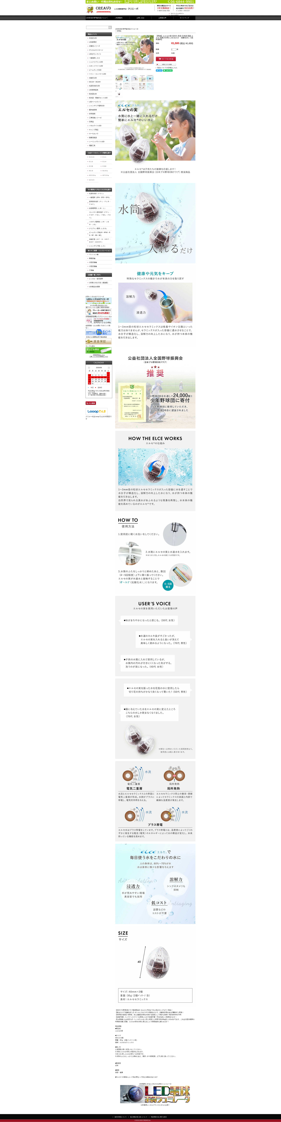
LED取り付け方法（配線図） (99, 283)
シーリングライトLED (96, 141)
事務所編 (92, 258)
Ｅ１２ (91, 161)
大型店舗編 (93, 262)
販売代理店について (121, 1117)
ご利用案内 (118, 18)
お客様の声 (162, 18)
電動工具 (92, 145)
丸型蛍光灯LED (94, 86)
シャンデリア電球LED (96, 106)
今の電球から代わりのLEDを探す (99, 189)
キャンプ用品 (93, 130)
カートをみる (175, 15)
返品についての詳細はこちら (167, 68)
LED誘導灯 (93, 42)
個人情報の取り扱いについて (138, 1117)
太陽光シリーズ (94, 46)
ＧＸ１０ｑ (92, 175)
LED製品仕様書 (94, 286)
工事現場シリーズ (95, 118)
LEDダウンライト (95, 54)
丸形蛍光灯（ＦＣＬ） (96, 193)
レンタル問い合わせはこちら (98, 305)
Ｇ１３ (91, 170)
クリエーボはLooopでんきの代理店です (99, 418)
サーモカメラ (93, 134)
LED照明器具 (93, 90)
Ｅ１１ (104, 157)
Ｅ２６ (91, 166)
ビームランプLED (95, 70)
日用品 (119, 31)
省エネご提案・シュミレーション (99, 250)
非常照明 (92, 114)
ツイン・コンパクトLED (97, 74)
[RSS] (91, 404)
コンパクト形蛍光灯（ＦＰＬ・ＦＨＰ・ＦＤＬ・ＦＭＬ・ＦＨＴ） (100, 215)
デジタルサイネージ (96, 50)
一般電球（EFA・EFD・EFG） (100, 197)
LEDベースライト (95, 102)
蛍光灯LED (93, 38)
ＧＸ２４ (91, 180)
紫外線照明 (93, 110)
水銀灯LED (93, 78)
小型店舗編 (93, 266)
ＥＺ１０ (91, 157)
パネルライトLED (95, 125)
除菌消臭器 (93, 137)
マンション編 (93, 254)
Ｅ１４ (104, 161)
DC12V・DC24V (95, 82)
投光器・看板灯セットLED (98, 98)
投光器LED (93, 94)
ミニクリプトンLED (96, 62)
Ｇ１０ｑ (105, 170)
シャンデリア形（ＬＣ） (97, 246)
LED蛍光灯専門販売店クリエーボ (126, 29)
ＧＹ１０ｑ (105, 175)
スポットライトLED (96, 66)
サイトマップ (184, 18)
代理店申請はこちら (99, 355)
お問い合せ (140, 18)
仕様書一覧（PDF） (95, 275)
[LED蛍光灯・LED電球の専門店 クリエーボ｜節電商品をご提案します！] (113, 10)
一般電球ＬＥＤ (94, 58)
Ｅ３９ (104, 166)
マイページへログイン (177, 13)
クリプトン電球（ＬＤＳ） (98, 228)
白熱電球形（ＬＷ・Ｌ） (97, 208)
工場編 (91, 270)
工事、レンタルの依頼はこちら (99, 356)
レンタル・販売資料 (96, 279)
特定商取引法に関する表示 (159, 1117)
